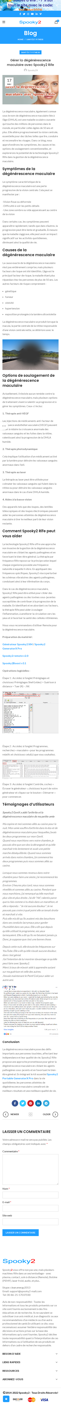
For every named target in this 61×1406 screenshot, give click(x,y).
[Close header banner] (57, 5)
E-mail (6, 1202)
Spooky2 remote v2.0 (15, 655)
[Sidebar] (4, 426)
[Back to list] (30, 1114)
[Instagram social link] (28, 14)
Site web (7, 1215)
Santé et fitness (35, 39)
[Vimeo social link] (40, 14)
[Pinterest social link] (30, 1103)
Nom (6, 1188)
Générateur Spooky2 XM (17, 644)
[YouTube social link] (32, 14)
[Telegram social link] (46, 1103)
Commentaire (10, 1151)
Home (20, 39)
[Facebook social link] (20, 14)
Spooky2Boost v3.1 (14, 663)
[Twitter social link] (24, 14)
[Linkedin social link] (37, 14)
